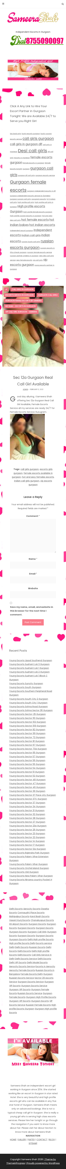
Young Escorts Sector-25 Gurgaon (27, 714)
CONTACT (42, 1139)
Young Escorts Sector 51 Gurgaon (27, 771)
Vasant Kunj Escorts (19, 920)
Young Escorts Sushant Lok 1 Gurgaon (29, 668)
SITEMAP (33, 1143)
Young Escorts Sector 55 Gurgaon (27, 764)
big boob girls (15, 133)
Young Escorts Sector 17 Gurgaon (27, 844)
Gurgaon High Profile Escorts (41, 997)
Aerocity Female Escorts (22, 970)
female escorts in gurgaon (33, 163)
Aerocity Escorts (32, 908)
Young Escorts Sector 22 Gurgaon (27, 837)
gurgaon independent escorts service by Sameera (30, 196)
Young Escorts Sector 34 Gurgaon (27, 806)
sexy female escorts (24, 260)
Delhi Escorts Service (26, 958)
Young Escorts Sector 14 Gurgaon (27, 841)
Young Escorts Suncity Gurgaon (26, 683)
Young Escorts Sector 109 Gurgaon (27, 725)
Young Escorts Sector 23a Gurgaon (28, 825)
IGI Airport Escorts (18, 924)
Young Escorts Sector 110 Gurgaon (27, 718)
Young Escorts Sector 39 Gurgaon (27, 791)
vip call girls (38, 260)
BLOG (52, 1139)
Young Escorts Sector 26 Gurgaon (27, 829)
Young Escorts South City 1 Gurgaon (28, 702)
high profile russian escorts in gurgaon (25, 216)
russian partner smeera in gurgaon (24, 256)
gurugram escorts (38, 199)
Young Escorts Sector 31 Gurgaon (27, 810)
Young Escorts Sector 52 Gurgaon (27, 775)
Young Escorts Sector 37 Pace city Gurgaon (32, 795)
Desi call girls (32, 150)
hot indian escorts (42, 225)
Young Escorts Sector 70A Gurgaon (28, 748)
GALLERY (22, 1139)
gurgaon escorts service (45, 175)
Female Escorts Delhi (32, 974)
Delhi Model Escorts (37, 962)
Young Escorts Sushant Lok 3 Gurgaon (29, 664)
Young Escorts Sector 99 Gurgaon (27, 733)
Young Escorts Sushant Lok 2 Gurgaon (29, 671)
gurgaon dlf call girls (26, 175)
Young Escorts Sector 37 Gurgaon (27, 802)
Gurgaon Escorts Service (31, 981)
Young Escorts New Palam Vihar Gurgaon (31, 875)
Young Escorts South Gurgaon (25, 687)
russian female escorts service (39, 252)
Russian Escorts (37, 947)
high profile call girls (25, 202)
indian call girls (31, 235)
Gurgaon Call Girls (37, 931)
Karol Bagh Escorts (39, 916)
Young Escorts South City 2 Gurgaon (28, 698)
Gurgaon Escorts (37, 924)
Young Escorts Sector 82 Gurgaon (27, 729)
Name (33, 558)
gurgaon (26, 169)
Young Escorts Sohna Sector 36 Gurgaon (31, 710)
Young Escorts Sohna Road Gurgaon (28, 706)
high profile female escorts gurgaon (37, 212)
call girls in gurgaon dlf (26, 144)
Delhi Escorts (16, 908)
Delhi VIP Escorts (17, 962)
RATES (31, 1139)
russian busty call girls (30, 242)
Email (33, 573)
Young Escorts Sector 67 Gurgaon (27, 745)
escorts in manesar (22, 158)
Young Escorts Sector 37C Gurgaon (28, 798)
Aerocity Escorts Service (22, 966)
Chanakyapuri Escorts (42, 920)
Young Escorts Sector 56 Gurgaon (27, 760)
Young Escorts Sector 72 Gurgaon (27, 737)
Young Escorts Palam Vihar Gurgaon (28, 864)
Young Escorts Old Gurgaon (24, 872)
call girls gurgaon (38, 138)
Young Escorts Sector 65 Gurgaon (27, 752)
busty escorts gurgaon (31, 133)
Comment (33, 516)
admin (25, 389)
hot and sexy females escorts (38, 476)
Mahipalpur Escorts (19, 916)
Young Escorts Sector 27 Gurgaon (27, 821)
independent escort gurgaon (21, 230)
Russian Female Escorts (38, 1004)
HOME (13, 1139)
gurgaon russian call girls (20, 199)
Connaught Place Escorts (31, 912)
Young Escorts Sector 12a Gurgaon (27, 848)
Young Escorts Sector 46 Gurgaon (27, 787)
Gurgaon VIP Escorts (20, 989)
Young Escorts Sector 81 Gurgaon (27, 741)
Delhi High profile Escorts (40, 939)
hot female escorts (35, 220)
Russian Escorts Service (29, 993)
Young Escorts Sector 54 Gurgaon (27, 768)
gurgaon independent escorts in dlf (41, 191)
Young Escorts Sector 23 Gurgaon (27, 833)
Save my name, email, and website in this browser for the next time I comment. (31, 610)
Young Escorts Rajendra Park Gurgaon (29, 852)
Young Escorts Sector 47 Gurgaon (27, 783)
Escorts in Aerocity (45, 966)
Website (33, 588)
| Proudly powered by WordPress (43, 1163)
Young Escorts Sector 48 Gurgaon (27, 779)
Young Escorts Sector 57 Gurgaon (27, 756)
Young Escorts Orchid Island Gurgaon (29, 868)
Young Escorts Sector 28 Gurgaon (27, 818)
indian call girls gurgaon (26, 480)
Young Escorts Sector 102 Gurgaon (27, 721)
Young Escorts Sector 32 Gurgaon (27, 814)
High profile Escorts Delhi (22, 943)
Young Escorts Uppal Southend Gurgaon (30, 660)
